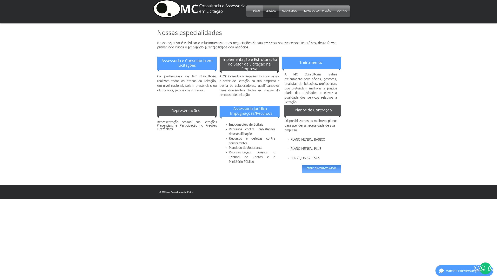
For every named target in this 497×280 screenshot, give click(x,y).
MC (189, 9)
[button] (187, 63)
